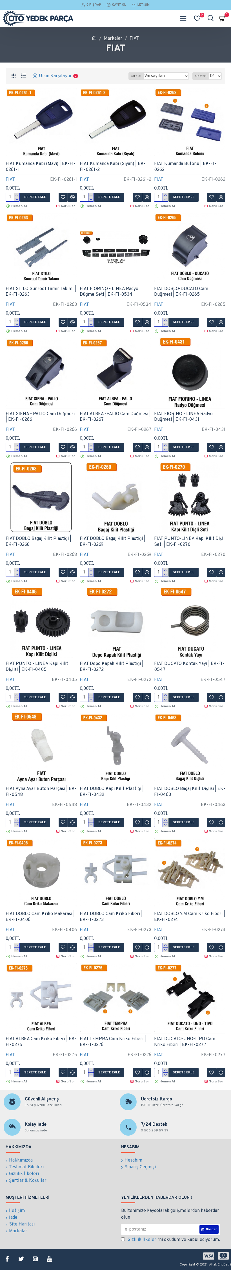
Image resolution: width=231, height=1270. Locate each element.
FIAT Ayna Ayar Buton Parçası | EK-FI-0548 (41, 792)
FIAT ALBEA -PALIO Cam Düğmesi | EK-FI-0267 (115, 417)
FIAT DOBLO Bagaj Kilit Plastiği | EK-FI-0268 (38, 542)
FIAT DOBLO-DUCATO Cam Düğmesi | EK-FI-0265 (181, 292)
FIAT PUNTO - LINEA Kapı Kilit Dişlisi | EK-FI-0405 (37, 667)
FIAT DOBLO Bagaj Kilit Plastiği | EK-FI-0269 (112, 542)
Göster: (200, 76)
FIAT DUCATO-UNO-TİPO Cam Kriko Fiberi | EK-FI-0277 (184, 1042)
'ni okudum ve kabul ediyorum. (174, 1240)
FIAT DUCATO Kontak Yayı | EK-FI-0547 (189, 667)
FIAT (10, 180)
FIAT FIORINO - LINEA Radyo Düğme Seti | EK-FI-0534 (109, 292)
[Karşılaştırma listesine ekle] (72, 697)
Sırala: (136, 76)
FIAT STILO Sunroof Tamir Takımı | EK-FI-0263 (41, 292)
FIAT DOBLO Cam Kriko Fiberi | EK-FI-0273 (111, 917)
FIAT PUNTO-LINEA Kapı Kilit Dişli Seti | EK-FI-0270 (189, 542)
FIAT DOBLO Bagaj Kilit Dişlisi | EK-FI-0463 (189, 792)
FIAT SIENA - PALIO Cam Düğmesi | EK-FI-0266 (40, 417)
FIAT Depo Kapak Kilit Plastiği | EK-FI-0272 (111, 667)
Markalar (113, 38)
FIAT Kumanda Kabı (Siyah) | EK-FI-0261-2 (112, 167)
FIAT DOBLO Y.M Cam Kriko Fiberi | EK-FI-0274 (189, 917)
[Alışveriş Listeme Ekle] (63, 697)
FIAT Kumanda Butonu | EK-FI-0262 (185, 167)
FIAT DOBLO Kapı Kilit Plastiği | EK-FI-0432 (112, 792)
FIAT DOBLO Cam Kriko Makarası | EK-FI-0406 (40, 917)
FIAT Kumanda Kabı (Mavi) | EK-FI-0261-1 (40, 167)
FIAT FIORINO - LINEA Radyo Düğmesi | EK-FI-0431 (183, 417)
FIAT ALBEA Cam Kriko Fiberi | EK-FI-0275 (41, 1042)
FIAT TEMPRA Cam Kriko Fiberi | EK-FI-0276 (113, 1042)
